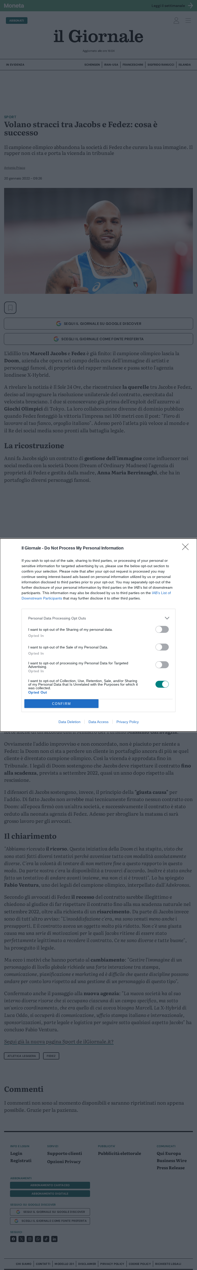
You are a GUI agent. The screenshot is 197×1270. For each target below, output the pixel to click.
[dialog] (98, 635)
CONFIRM (61, 704)
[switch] (162, 629)
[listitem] (98, 618)
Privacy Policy (127, 722)
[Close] (187, 548)
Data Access (98, 722)
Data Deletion (69, 722)
